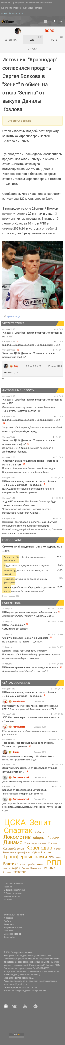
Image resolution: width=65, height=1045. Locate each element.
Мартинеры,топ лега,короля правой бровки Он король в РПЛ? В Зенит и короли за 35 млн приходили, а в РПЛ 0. (30, 707)
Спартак (18, 830)
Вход (59, 21)
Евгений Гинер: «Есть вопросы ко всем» (24, 650)
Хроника (11, 40)
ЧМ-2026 (49, 868)
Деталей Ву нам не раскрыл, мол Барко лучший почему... (30, 781)
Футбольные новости (14, 915)
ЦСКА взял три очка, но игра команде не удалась (30, 667)
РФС (44, 832)
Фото (57, 38)
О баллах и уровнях (13, 893)
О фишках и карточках (14, 890)
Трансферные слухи (25, 856)
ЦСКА (15, 822)
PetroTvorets (19, 701)
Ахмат (40, 864)
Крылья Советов (13, 848)
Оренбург (31, 864)
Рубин (38, 832)
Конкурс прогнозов (11, 8)
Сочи (22, 864)
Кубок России (41, 852)
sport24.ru (12, 316)
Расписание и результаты (39, 2)
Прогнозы (8, 931)
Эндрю (16, 752)
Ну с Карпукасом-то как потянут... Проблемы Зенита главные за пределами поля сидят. (28, 758)
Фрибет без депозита (12, 13)
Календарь (9, 924)
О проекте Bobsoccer (14, 883)
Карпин (42, 843)
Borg (16, 366)
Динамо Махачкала (31, 868)
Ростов (52, 843)
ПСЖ (51, 857)
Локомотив (17, 837)
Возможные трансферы (16, 852)
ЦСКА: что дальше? (13, 625)
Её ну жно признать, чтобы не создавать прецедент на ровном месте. (29, 733)
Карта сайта (9, 937)
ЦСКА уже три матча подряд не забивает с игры (29, 612)
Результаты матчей (13, 927)
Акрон (16, 868)
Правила (5, 2)
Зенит (40, 822)
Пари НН (6, 868)
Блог (36, 38)
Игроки (38, 8)
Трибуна (7, 921)
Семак (57, 848)
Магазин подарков (12, 934)
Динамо (12, 842)
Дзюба (58, 858)
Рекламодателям (12, 896)
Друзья (35, 47)
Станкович (7, 872)
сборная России (46, 838)
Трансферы (18, 2)
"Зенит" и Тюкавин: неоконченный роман (25, 638)
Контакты (8, 900)
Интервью (8, 918)
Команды (28, 8)
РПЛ (54, 863)
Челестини (19, 871)
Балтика (11, 864)
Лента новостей (21, 777)
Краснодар (39, 848)
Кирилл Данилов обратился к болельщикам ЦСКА (31, 345)
